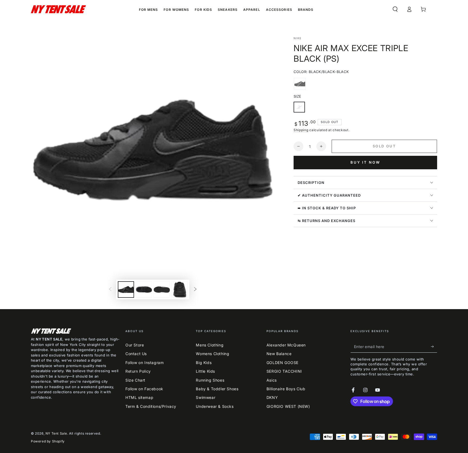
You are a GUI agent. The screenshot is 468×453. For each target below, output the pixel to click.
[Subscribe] (434, 346)
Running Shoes (210, 380)
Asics (271, 380)
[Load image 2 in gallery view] (144, 289)
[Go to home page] (58, 9)
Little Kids (205, 371)
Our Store (134, 345)
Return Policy (138, 371)
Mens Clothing (209, 345)
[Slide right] (195, 290)
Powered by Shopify (48, 441)
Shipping (301, 130)
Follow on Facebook (144, 388)
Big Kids (204, 362)
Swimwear (205, 397)
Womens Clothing (212, 353)
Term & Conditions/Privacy (150, 406)
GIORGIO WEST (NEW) (288, 406)
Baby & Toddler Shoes (217, 388)
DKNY (272, 397)
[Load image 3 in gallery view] (162, 289)
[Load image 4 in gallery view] (179, 289)
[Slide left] (110, 290)
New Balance (279, 353)
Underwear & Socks (214, 406)
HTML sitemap (139, 397)
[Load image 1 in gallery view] (126, 289)
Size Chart (135, 380)
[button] (395, 9)
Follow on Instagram (144, 362)
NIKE (297, 38)
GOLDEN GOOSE (282, 362)
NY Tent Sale (56, 433)
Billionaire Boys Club (286, 388)
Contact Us (136, 353)
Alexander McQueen (286, 345)
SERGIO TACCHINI (284, 371)
